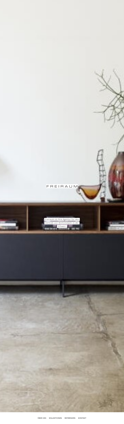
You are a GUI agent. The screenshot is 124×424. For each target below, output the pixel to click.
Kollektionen (55, 418)
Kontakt (82, 418)
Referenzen (70, 418)
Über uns (42, 418)
